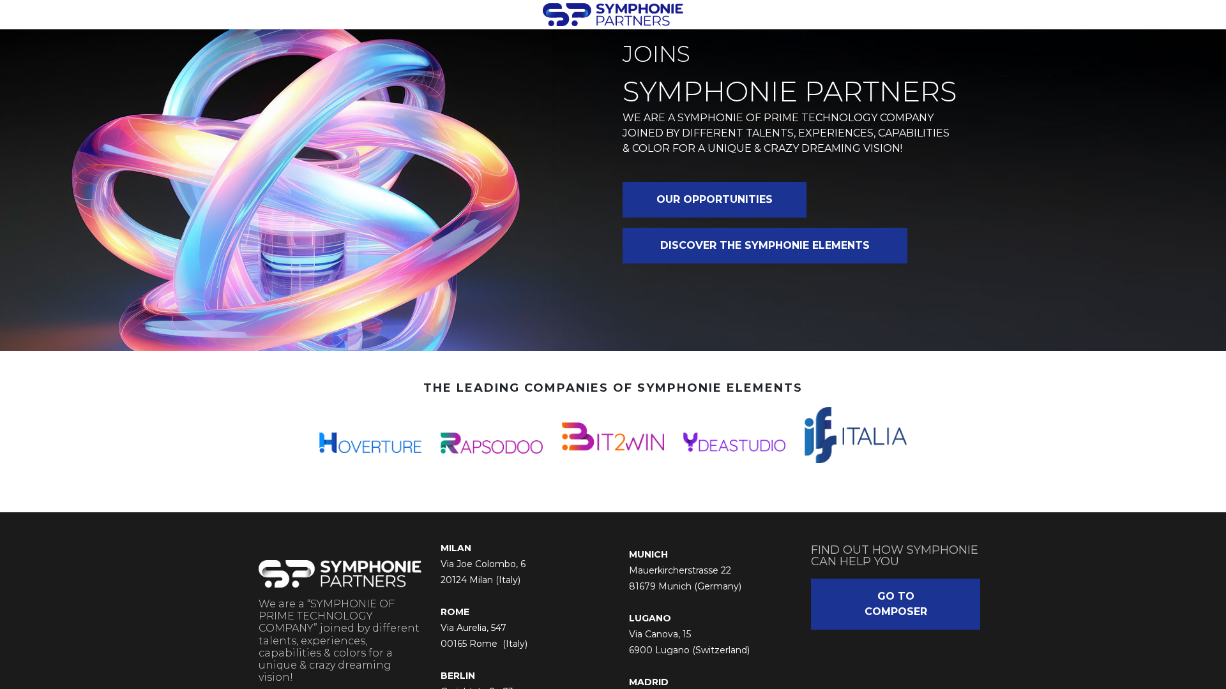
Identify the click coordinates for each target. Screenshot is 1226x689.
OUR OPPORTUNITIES (714, 199)
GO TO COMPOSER (896, 604)
